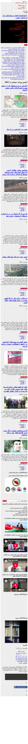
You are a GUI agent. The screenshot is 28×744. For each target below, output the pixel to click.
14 (21, 658)
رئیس (23, 31)
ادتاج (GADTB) (20, 26)
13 (23, 658)
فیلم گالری (21, 41)
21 (21, 659)
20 (23, 659)
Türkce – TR (21, 8)
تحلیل (23, 36)
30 (18, 661)
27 (23, 661)
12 (25, 658)
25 (26, 661)
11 (26, 658)
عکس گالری (21, 42)
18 (26, 659)
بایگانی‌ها (25, 648)
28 (21, 661)
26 (25, 661)
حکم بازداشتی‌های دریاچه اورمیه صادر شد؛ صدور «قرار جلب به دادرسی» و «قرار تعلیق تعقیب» (15, 389)
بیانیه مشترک (18, 35)
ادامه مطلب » (23, 119)
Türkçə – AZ (21, 5)
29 (19, 661)
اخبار (23, 22)
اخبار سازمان (18, 23)
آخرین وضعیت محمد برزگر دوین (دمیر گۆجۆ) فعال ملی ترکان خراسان (15, 433)
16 (18, 658)
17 (16, 658)
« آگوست (25, 663)
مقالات (22, 25)
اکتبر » (20, 663)
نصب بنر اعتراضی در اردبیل (16, 129)
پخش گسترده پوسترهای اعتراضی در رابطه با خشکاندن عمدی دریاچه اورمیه (14, 344)
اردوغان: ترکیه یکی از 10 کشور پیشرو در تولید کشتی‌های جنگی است (15, 300)
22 (19, 659)
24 (16, 659)
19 (25, 659)
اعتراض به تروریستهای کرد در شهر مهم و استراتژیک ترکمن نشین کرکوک (14, 88)
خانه (23, 21)
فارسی (22, 6)
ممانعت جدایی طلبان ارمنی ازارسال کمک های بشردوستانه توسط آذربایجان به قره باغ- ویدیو (15, 172)
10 (16, 656)
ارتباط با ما (21, 39)
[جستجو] (26, 1)
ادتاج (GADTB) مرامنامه (15, 29)
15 (19, 658)
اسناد (23, 32)
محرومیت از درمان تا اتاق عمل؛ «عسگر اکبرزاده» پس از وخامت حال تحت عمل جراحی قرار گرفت (12, 55)
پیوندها (22, 38)
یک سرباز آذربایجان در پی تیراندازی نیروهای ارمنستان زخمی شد (14, 215)
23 (18, 659)
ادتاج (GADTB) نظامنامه (15, 28)
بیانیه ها (22, 33)
